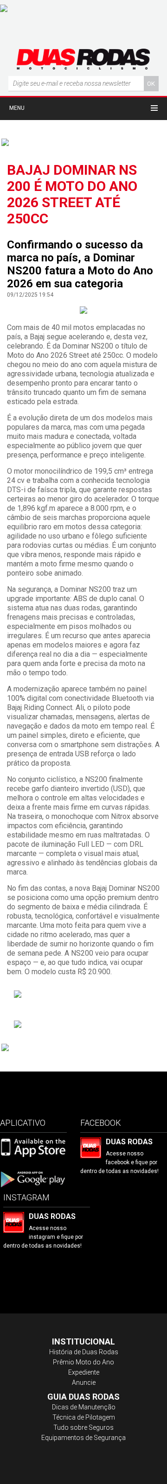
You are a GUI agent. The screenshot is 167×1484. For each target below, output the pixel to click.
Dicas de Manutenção (84, 1407)
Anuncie (84, 1382)
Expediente (83, 1372)
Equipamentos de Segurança (83, 1437)
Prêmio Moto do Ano (83, 1362)
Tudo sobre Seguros (83, 1427)
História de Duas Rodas (83, 1352)
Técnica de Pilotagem (83, 1417)
